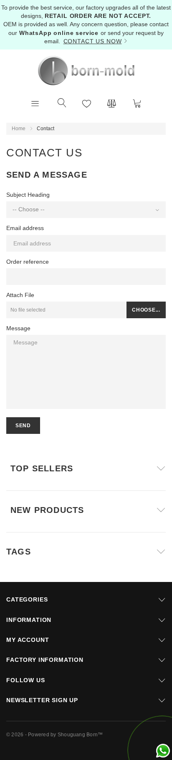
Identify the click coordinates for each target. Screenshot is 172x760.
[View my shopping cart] (137, 103)
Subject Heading (28, 194)
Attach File (20, 295)
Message (18, 328)
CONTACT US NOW (92, 41)
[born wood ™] (86, 70)
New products (47, 510)
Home (18, 128)
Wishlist (86, 103)
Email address (25, 228)
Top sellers (41, 468)
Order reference (27, 261)
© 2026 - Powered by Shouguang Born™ (54, 735)
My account (27, 639)
